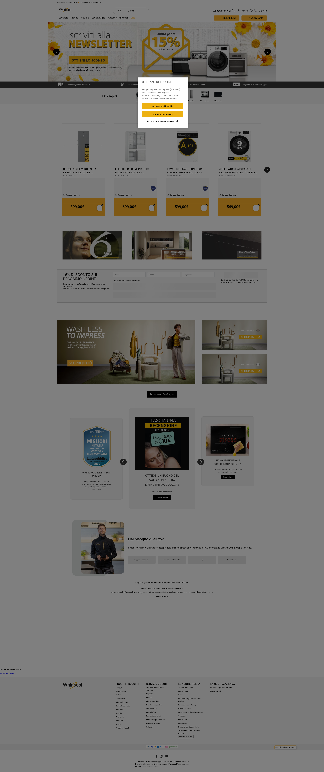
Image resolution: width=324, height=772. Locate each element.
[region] (163, 102)
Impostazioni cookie (163, 114)
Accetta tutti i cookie (162, 106)
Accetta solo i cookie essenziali (163, 121)
